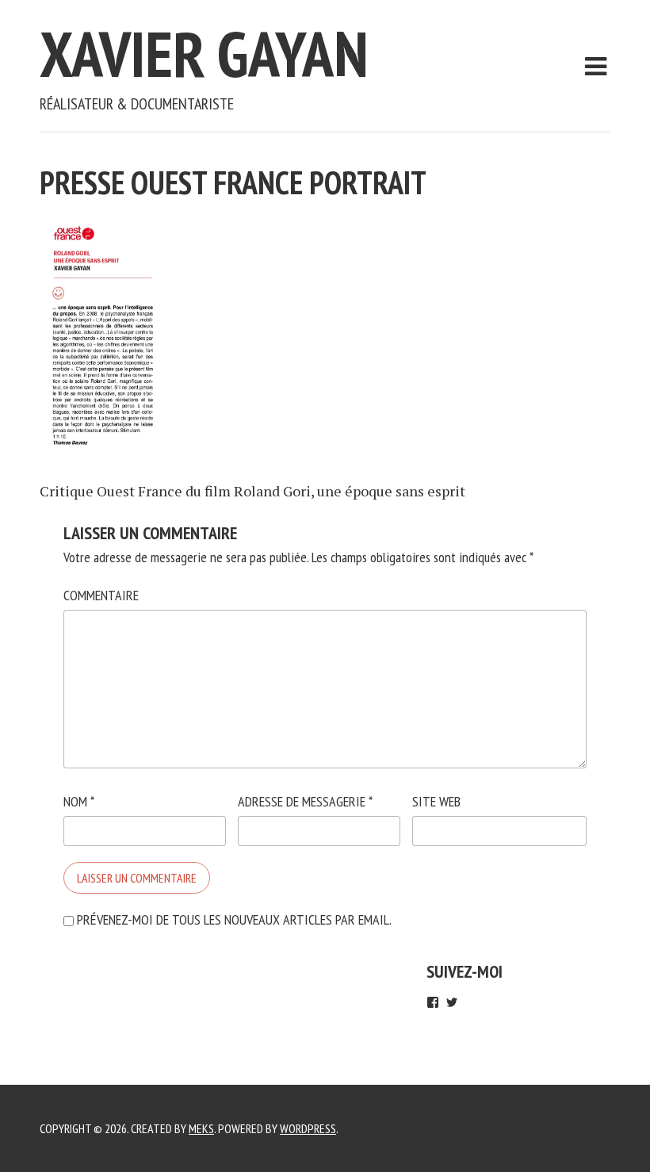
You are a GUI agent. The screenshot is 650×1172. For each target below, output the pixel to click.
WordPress (308, 1128)
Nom (78, 801)
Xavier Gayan (204, 53)
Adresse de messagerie (305, 801)
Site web (436, 801)
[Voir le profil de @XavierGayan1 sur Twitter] (451, 1002)
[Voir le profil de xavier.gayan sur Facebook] (432, 1002)
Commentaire (101, 595)
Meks (201, 1128)
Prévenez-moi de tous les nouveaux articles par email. (234, 919)
